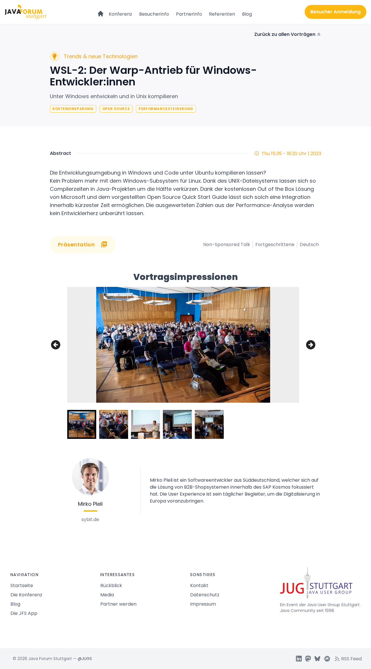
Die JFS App (23, 613)
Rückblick (111, 585)
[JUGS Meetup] (327, 658)
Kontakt (199, 585)
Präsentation (76, 244)
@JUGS (85, 658)
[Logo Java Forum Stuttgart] (25, 12)
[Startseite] (100, 11)
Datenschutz (204, 594)
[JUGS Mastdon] (308, 658)
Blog (247, 14)
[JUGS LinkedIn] (299, 658)
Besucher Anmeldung (335, 11)
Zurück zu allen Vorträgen (284, 34)
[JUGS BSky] (317, 658)
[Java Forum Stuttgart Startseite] (320, 585)
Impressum (203, 604)
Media (107, 594)
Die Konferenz (26, 594)
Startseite (21, 585)
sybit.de (90, 519)
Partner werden (118, 604)
